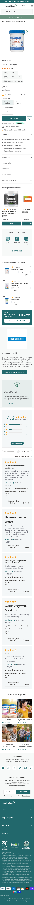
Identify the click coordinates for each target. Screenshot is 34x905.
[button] (23, 6)
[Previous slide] (2, 17)
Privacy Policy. (26, 795)
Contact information (13, 901)
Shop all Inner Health (14, 372)
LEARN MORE (9, 404)
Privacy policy (7, 898)
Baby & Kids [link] (15, 299)
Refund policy (23, 901)
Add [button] (11, 223)
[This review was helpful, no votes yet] (23, 503)
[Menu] (2, 6)
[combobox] (16, 11)
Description (6, 157)
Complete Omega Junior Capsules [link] (19, 284)
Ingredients (6, 163)
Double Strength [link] (17, 269)
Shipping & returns (9, 180)
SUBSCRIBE (23, 792)
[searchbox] (9, 451)
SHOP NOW (6, 722)
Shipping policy (26, 898)
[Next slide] (32, 17)
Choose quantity (7, 108)
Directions (5, 169)
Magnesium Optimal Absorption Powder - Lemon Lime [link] (9, 212)
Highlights (6, 134)
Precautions (6, 175)
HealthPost (7, 896)
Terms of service (16, 898)
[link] (11, 199)
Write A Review (17, 443)
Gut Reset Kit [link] (26, 209)
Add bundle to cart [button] (17, 320)
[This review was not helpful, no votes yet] (27, 503)
